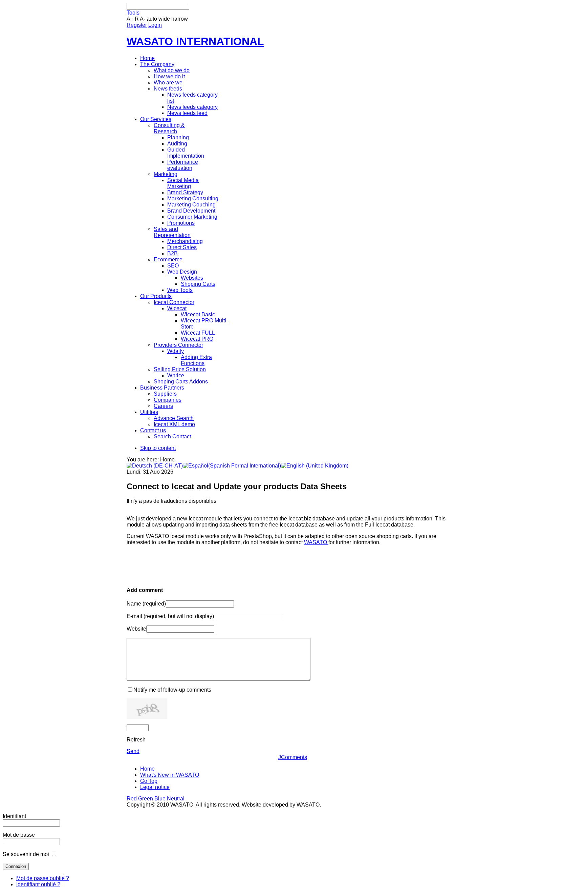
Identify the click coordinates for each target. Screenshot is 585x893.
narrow (179, 19)
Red (132, 798)
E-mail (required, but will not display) (170, 616)
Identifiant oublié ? (38, 884)
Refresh (136, 739)
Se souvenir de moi (26, 854)
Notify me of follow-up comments (172, 690)
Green (145, 798)
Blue (160, 798)
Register (137, 25)
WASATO (316, 542)
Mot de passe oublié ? (42, 878)
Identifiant (14, 816)
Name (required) (146, 604)
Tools (133, 13)
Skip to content (158, 448)
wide (164, 19)
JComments (292, 757)
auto (152, 19)
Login (155, 25)
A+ (130, 19)
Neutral (176, 798)
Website (136, 629)
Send (133, 751)
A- (142, 19)
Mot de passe (19, 835)
